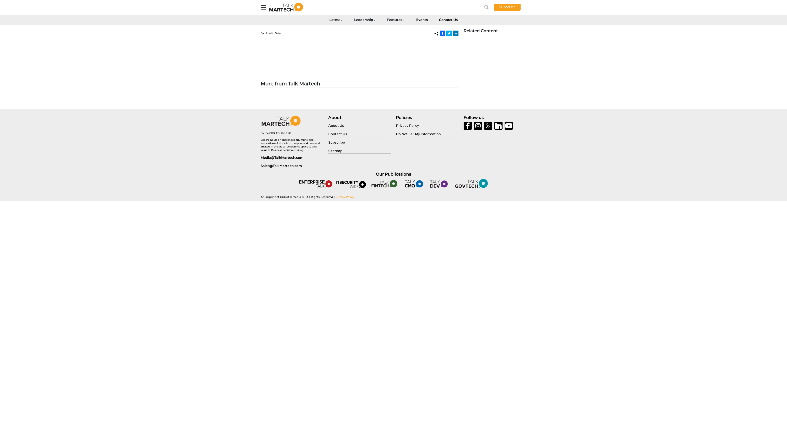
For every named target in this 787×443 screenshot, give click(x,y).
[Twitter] (449, 33)
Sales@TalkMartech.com (281, 166)
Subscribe (507, 7)
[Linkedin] (455, 33)
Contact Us (448, 20)
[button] (510, 7)
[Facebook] (442, 33)
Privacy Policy (344, 197)
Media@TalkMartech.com (282, 158)
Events (422, 20)
